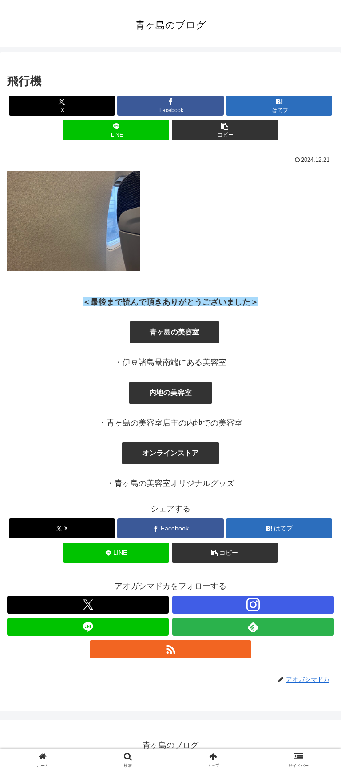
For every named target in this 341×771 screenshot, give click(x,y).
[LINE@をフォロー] (88, 627)
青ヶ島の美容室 (174, 332)
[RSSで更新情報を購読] (170, 649)
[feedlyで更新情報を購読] (253, 627)
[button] (225, 130)
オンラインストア (170, 453)
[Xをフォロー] (88, 605)
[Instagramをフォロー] (253, 605)
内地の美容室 (170, 392)
